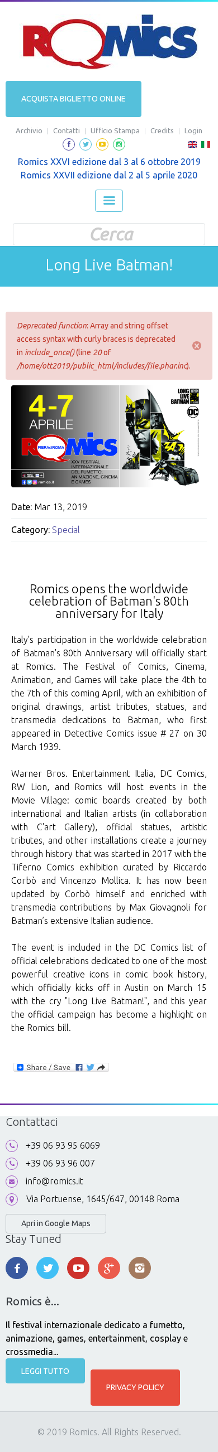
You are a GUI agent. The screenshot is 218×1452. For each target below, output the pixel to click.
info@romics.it (54, 1181)
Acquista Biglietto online (73, 98)
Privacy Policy (135, 1387)
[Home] (109, 42)
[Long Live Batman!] (192, 148)
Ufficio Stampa (115, 130)
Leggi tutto (45, 1371)
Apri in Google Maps (56, 1223)
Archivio (29, 130)
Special (66, 530)
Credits (162, 130)
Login (193, 130)
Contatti (66, 130)
